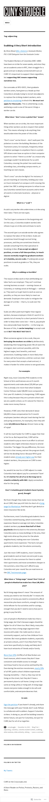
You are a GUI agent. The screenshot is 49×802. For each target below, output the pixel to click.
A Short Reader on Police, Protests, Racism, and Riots (23, 788)
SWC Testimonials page (16, 572)
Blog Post (35, 727)
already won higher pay (25, 457)
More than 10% (10, 655)
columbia (15, 730)
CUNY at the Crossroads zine (15, 782)
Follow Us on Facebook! (13, 744)
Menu (7, 23)
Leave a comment (37, 732)
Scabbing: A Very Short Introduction (22, 45)
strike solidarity (19, 732)
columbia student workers (27, 730)
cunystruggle (11, 727)
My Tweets (8, 770)
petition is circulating (12, 100)
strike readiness (8, 732)
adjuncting (7, 730)
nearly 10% (39, 668)
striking (27, 732)
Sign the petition (11, 704)
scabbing (39, 730)
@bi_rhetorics (21, 51)
